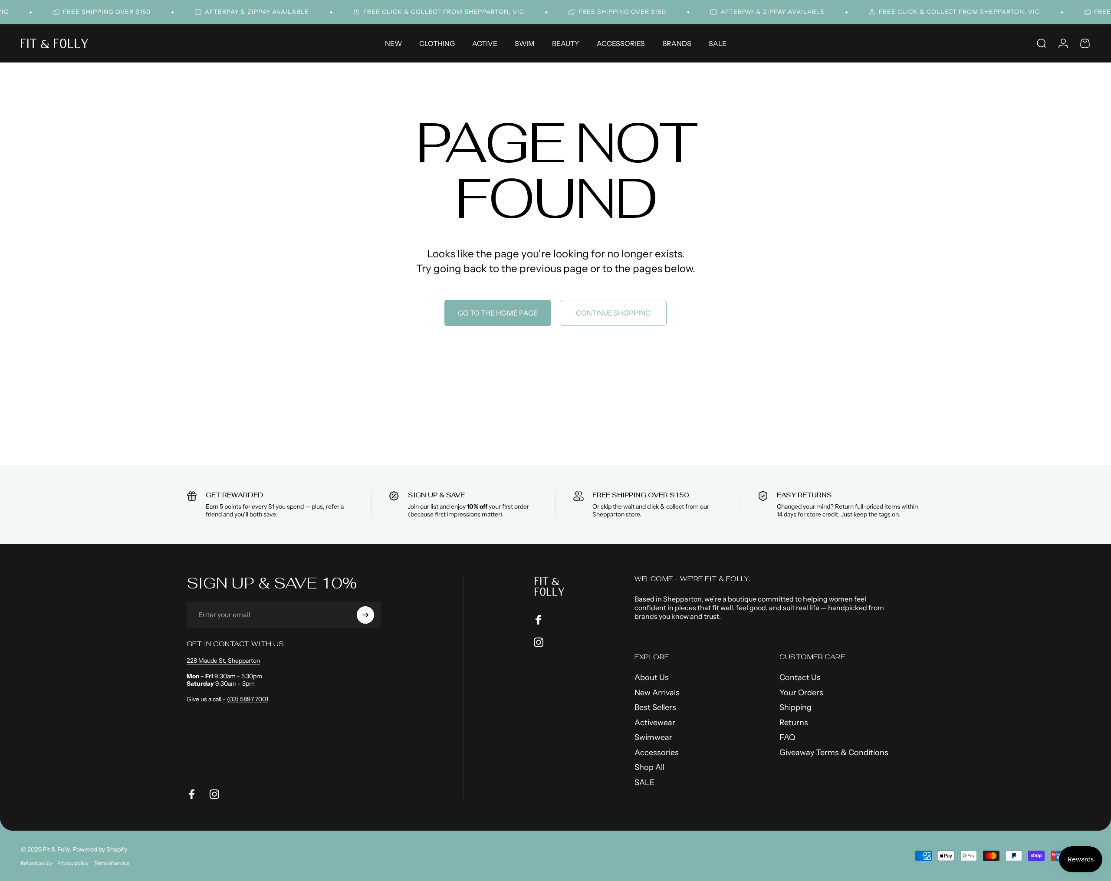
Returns (793, 722)
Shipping (795, 707)
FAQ (787, 737)
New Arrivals (657, 692)
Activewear (654, 722)
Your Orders (801, 692)
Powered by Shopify (99, 849)
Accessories (656, 752)
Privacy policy (73, 863)
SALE (644, 782)
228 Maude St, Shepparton (223, 660)
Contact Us (800, 677)
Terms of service (111, 863)
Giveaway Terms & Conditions (833, 752)
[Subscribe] (365, 615)
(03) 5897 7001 (247, 699)
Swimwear (653, 737)
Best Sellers (655, 707)
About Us (651, 677)
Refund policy (36, 863)
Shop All (649, 767)
